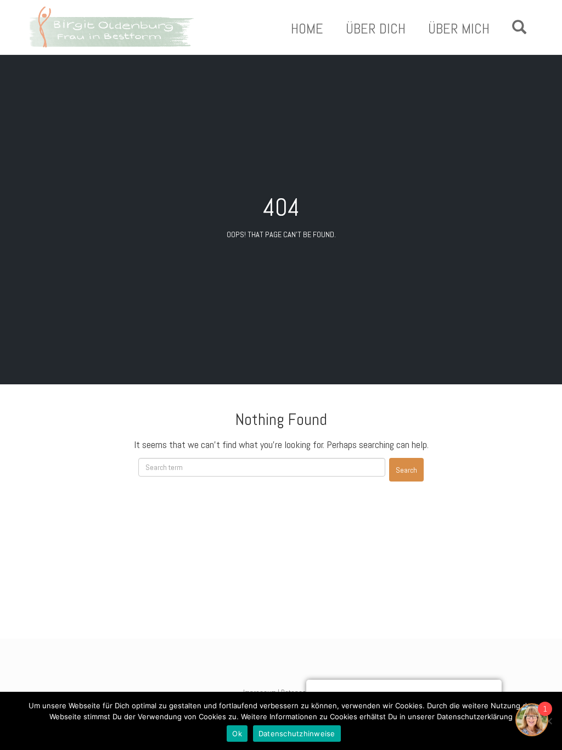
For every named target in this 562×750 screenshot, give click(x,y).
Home (307, 29)
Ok (237, 733)
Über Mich (459, 29)
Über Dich (376, 29)
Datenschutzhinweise (296, 733)
